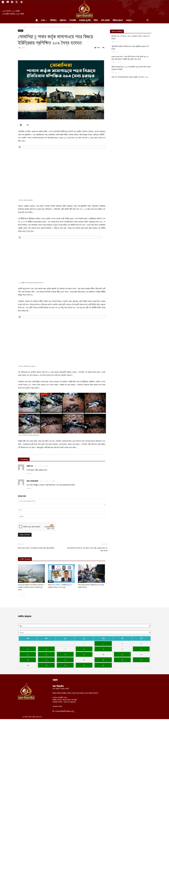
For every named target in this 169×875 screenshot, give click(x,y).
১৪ (65, 654)
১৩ (46, 654)
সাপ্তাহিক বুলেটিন (85, 20)
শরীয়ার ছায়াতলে (117, 20)
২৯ (84, 665)
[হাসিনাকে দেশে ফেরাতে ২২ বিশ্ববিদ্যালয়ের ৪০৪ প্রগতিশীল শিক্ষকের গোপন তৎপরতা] (61, 573)
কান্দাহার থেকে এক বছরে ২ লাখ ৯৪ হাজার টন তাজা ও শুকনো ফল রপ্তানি (130, 37)
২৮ (65, 665)
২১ (65, 659)
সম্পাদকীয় (72, 20)
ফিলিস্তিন (53, 20)
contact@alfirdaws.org (64, 711)
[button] (148, 20)
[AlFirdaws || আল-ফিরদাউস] (84, 8)
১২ (28, 654)
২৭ (46, 665)
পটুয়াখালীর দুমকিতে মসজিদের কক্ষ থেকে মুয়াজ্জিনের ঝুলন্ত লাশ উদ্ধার (130, 47)
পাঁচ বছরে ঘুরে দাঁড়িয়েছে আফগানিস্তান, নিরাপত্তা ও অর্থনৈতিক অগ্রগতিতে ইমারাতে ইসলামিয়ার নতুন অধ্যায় (31, 587)
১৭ (122, 654)
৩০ (103, 665)
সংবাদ (43, 20)
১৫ (84, 654)
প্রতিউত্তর (29, 473)
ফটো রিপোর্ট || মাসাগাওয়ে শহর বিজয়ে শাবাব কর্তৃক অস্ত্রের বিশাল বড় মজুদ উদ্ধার (87, 549)
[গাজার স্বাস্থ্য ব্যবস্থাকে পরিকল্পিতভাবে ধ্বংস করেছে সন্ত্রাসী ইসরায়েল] (91, 573)
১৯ (28, 659)
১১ (141, 649)
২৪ (122, 659)
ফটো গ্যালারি (105, 20)
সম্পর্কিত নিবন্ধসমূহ (24, 559)
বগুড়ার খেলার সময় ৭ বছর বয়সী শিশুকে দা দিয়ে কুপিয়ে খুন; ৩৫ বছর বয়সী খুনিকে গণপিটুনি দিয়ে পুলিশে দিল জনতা (130, 57)
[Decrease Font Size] (28, 124)
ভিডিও (96, 20)
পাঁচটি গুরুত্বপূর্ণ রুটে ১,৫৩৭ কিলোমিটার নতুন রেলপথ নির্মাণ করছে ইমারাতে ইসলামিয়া (130, 68)
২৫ (141, 659)
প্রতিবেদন (63, 20)
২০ (46, 659)
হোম (19, 27)
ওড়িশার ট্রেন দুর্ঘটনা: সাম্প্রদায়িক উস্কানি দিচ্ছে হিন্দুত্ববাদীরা (35, 548)
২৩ (103, 659)
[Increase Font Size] (21, 124)
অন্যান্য (128, 20)
